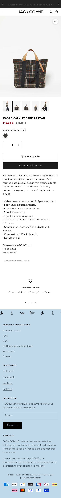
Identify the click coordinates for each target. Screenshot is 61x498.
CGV (5, 340)
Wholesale (9, 351)
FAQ (5, 335)
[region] (30, 288)
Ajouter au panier (30, 156)
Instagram (8, 371)
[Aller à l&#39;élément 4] (35, 106)
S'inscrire (12, 425)
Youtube (8, 383)
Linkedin (7, 389)
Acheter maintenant (30, 165)
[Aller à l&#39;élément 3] (26, 106)
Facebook (9, 377)
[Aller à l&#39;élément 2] (16, 106)
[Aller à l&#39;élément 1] (7, 106)
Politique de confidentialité (18, 346)
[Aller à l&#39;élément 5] (45, 106)
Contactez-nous (12, 330)
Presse (7, 356)
